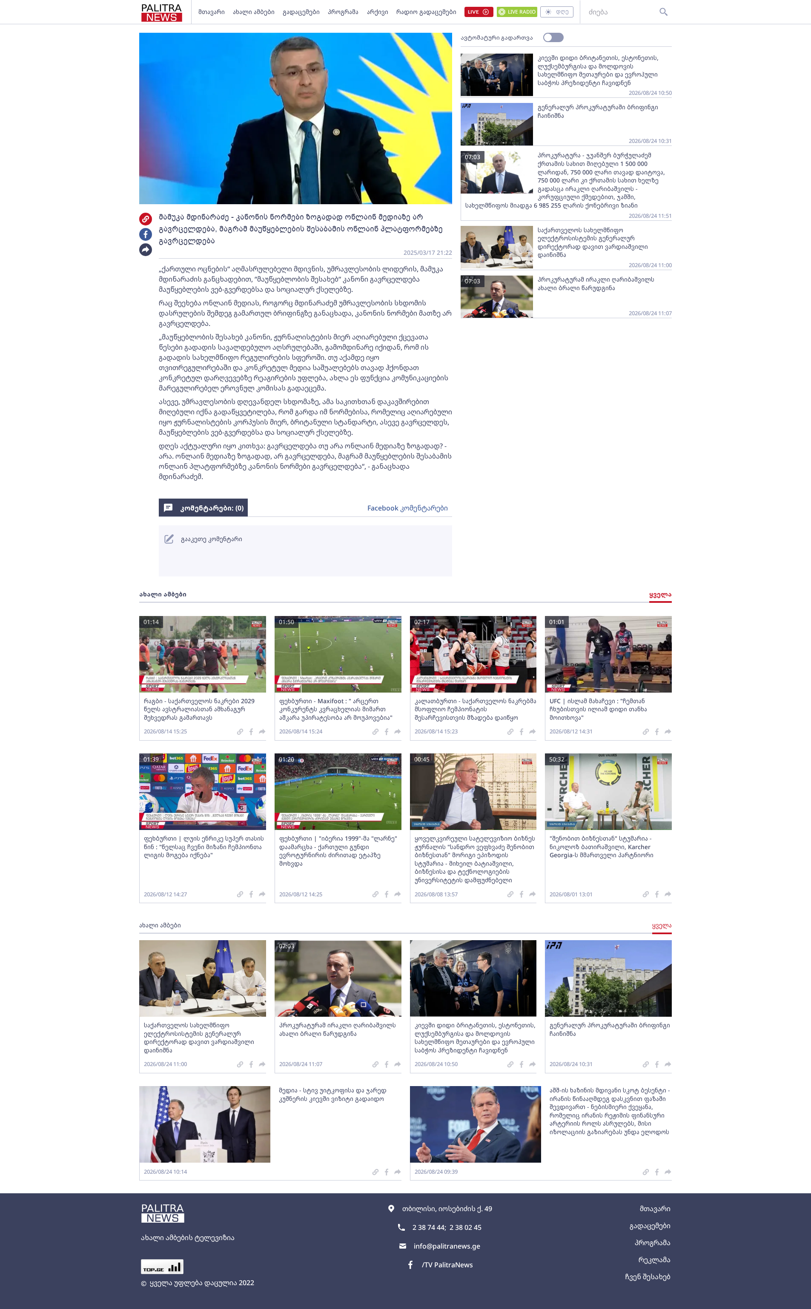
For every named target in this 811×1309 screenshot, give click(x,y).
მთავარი (211, 12)
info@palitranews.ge (447, 1246)
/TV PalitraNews (447, 1264)
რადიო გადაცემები (426, 12)
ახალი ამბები (254, 12)
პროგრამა (343, 12)
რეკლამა (655, 1259)
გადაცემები (301, 12)
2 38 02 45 (465, 1227)
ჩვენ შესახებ (648, 1276)
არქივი (377, 12)
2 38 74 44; (429, 1227)
